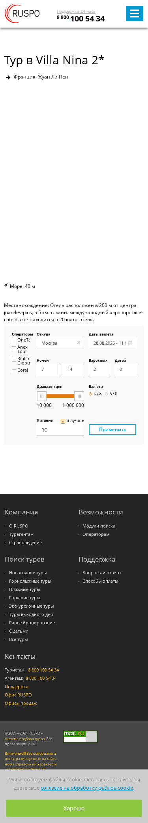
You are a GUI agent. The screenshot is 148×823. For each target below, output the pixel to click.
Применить (112, 429)
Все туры (18, 639)
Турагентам (21, 534)
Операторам (95, 534)
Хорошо (74, 808)
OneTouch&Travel (23, 340)
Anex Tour (22, 349)
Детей (120, 361)
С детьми (18, 631)
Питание (44, 420)
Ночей (43, 361)
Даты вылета (101, 334)
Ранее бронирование (32, 622)
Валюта (96, 387)
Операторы (21, 334)
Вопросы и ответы (101, 573)
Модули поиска (98, 526)
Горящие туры (24, 597)
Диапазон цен (49, 387)
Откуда (43, 334)
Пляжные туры (24, 589)
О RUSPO (18, 526)
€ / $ (113, 393)
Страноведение (25, 542)
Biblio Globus (23, 361)
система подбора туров (25, 738)
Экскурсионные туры (31, 606)
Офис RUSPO (18, 695)
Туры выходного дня (31, 614)
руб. (97, 393)
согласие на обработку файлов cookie (87, 787)
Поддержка (16, 686)
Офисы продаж (21, 703)
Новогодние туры (28, 573)
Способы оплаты (100, 581)
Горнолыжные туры (30, 581)
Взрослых (98, 361)
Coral (22, 370)
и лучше (75, 420)
